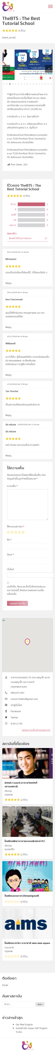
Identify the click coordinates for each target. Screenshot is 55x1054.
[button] (4, 84)
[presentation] (6, 69)
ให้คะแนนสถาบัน (15, 526)
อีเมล (10, 554)
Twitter (14, 718)
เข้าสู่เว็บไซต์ (16, 705)
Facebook (16, 711)
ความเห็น (12, 486)
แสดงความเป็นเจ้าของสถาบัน (36, 730)
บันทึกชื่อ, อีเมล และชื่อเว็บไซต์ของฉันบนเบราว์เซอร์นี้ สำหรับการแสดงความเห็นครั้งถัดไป (26, 590)
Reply (8, 283)
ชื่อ (9, 540)
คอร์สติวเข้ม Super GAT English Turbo (31, 1030)
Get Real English (24, 1025)
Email (5, 985)
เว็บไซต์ (10, 569)
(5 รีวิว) (21, 31)
